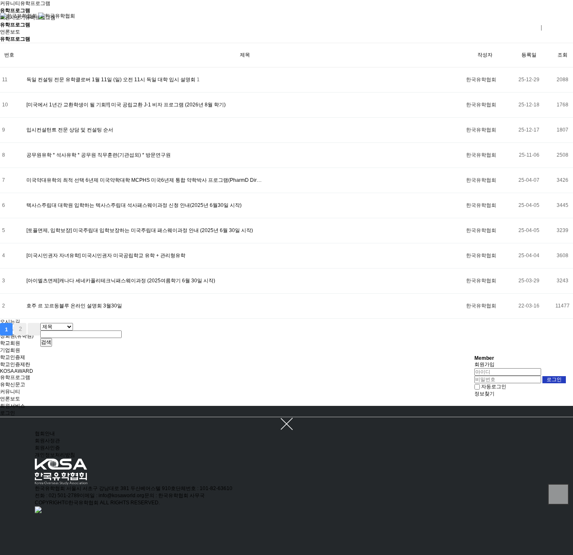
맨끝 (34, 329)
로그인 (7, 413)
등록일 (529, 55)
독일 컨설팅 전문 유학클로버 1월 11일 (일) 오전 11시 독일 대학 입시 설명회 (111, 80)
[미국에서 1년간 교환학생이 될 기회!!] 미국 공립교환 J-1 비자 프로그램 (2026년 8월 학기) (126, 105)
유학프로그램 (15, 377)
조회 (562, 55)
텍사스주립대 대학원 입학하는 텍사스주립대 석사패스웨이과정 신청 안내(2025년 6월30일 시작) (134, 205)
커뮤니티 (10, 392)
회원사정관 (47, 441)
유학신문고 (12, 384)
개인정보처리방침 (55, 455)
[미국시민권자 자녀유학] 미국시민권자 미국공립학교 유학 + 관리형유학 (105, 255)
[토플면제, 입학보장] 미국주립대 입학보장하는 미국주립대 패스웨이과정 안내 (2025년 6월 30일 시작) (139, 230)
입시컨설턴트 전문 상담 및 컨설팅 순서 (69, 130)
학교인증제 (12, 357)
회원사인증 (47, 448)
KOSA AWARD (16, 371)
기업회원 (10, 350)
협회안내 (45, 433)
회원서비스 (12, 406)
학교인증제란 (15, 364)
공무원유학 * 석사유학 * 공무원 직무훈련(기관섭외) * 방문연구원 (98, 155)
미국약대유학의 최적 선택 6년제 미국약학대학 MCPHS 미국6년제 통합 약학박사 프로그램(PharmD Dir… (144, 180)
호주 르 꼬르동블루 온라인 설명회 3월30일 (74, 306)
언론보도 (10, 399)
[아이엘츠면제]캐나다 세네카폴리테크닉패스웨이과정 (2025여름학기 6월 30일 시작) (120, 281)
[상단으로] (558, 494)
